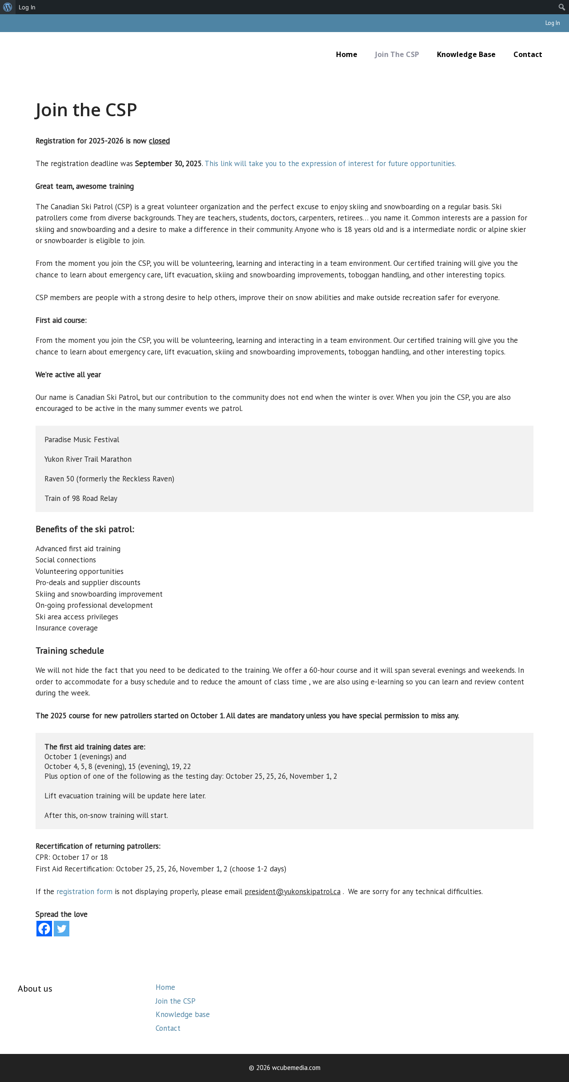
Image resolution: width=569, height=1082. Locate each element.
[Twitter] (61, 928)
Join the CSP (397, 54)
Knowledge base (466, 54)
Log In (552, 23)
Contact (527, 54)
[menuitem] (8, 7)
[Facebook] (44, 928)
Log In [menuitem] (27, 7)
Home (346, 54)
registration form (84, 891)
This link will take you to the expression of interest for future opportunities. (330, 163)
